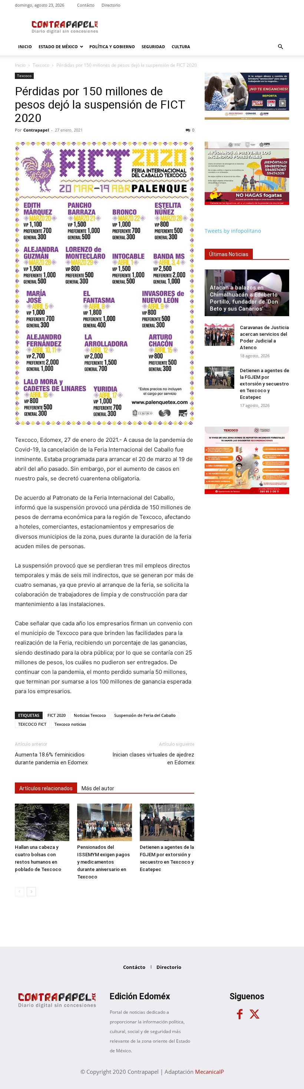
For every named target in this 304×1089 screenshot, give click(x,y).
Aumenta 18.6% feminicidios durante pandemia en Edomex (51, 758)
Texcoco (41, 65)
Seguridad (153, 46)
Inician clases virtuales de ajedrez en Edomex (153, 758)
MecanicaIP (209, 1071)
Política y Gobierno (112, 46)
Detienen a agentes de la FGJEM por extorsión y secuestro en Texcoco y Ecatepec (264, 384)
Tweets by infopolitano (233, 230)
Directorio (111, 5)
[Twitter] (254, 1014)
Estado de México (58, 46)
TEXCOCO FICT (32, 724)
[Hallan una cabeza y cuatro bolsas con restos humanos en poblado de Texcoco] (42, 822)
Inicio (25, 46)
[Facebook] (239, 1014)
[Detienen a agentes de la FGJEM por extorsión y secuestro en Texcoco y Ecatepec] (167, 822)
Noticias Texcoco (90, 715)
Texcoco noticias (70, 724)
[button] (280, 46)
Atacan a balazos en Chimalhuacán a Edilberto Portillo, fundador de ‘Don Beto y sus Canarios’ (244, 298)
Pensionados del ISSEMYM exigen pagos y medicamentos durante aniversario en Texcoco (103, 862)
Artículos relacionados (46, 788)
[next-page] (31, 891)
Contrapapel (36, 130)
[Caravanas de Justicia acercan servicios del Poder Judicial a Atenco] (219, 335)
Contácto (86, 5)
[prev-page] (19, 891)
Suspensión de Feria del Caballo (145, 715)
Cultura (181, 46)
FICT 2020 (56, 715)
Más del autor (98, 788)
